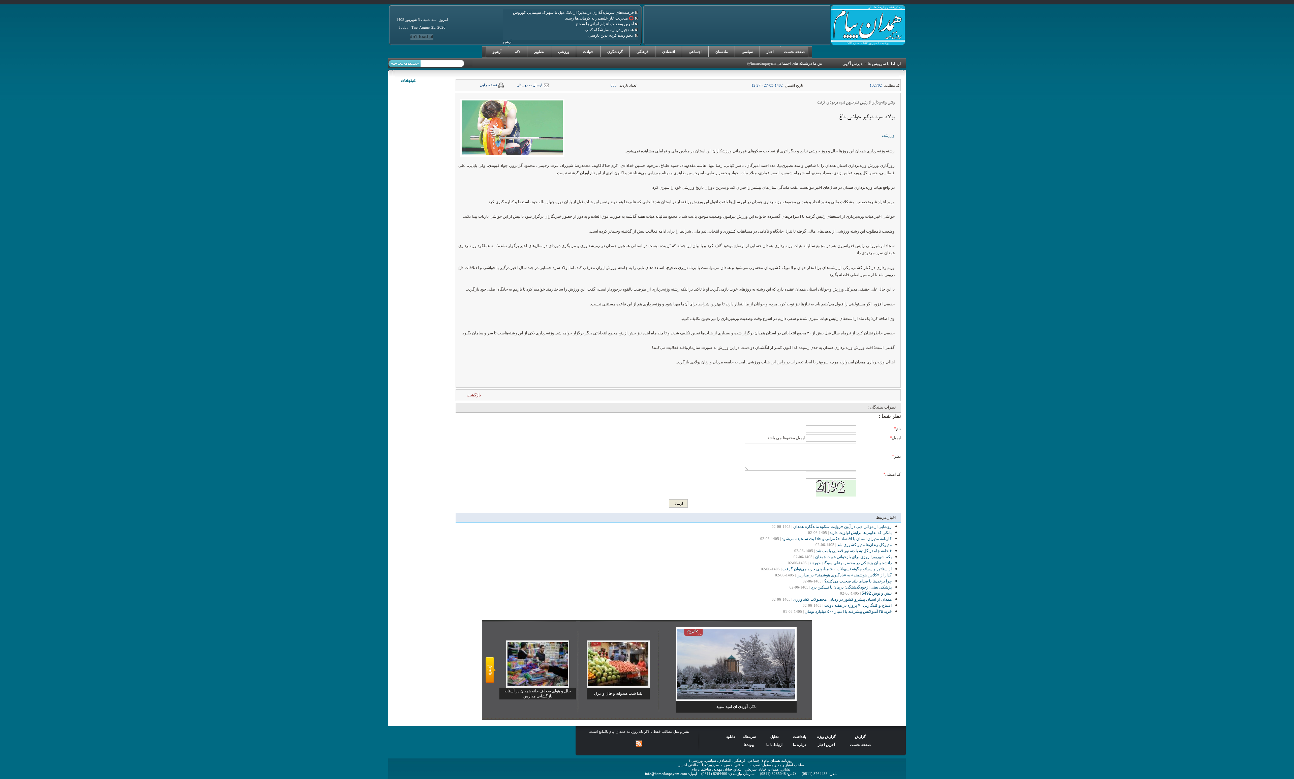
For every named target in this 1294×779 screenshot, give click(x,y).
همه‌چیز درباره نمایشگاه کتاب (610, 29)
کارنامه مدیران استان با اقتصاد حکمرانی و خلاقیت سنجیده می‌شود (837, 538)
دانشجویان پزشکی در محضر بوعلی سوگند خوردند (850, 563)
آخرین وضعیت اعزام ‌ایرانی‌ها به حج (605, 24)
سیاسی (747, 52)
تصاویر (539, 52)
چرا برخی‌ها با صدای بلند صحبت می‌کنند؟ (858, 581)
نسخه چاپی (488, 85)
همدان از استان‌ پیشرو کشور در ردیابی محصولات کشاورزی (842, 599)
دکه (517, 52)
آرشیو (497, 52)
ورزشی (563, 52)
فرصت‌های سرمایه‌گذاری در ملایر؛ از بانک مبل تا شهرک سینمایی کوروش (574, 12)
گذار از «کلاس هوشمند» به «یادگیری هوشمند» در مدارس (844, 575)
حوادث (588, 52)
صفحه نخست (794, 52)
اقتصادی (668, 52)
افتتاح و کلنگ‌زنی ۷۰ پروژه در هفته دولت (858, 605)
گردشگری (615, 52)
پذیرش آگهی (852, 63)
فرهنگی (642, 52)
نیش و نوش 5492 (877, 593)
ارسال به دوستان (529, 85)
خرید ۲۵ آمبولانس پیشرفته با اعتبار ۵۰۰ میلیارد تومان (848, 611)
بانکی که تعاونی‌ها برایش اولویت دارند (861, 532)
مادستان (721, 52)
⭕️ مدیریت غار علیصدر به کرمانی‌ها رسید (600, 18)
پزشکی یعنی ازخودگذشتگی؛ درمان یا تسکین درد (851, 587)
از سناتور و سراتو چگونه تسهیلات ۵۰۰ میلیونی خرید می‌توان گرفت (837, 569)
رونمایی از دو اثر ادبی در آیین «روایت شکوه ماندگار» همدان (842, 526)
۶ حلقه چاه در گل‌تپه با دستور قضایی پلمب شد (854, 550)
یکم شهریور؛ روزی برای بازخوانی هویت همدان (853, 557)
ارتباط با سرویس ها (884, 63)
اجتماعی (695, 52)
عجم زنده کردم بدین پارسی (611, 35)
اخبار (770, 52)
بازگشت (474, 395)
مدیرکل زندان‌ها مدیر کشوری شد (864, 544)
